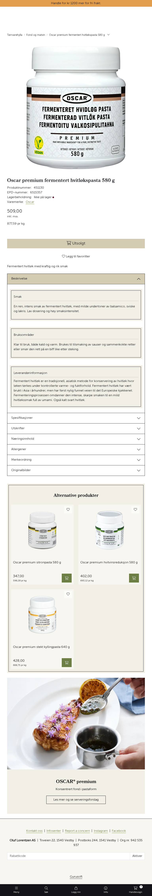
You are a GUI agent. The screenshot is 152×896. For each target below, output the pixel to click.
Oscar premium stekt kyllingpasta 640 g (41, 647)
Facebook (119, 831)
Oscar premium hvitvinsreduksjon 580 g (109, 562)
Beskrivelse (19, 278)
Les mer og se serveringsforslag (76, 799)
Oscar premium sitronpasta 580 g (37, 562)
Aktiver (137, 856)
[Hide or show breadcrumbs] (108, 35)
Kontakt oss (34, 831)
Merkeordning (21, 459)
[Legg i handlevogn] (67, 578)
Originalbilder (21, 470)
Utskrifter (18, 428)
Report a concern (77, 831)
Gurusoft (76, 876)
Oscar (30, 202)
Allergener (18, 449)
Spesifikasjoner (22, 418)
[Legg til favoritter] (68, 509)
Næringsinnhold (22, 438)
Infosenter (54, 831)
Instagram (101, 831)
